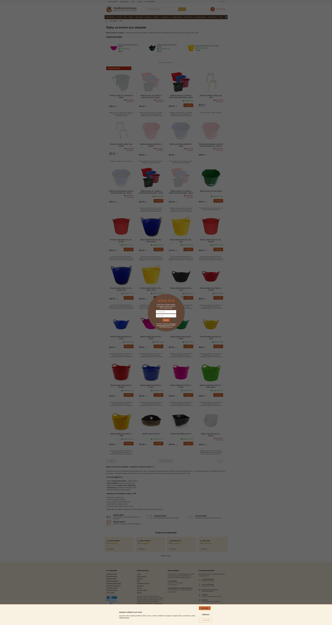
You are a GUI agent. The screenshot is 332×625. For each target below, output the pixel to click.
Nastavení (204, 608)
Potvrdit (166, 320)
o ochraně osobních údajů (166, 324)
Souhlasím (205, 620)
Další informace (124, 617)
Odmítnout (206, 614)
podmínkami (172, 324)
